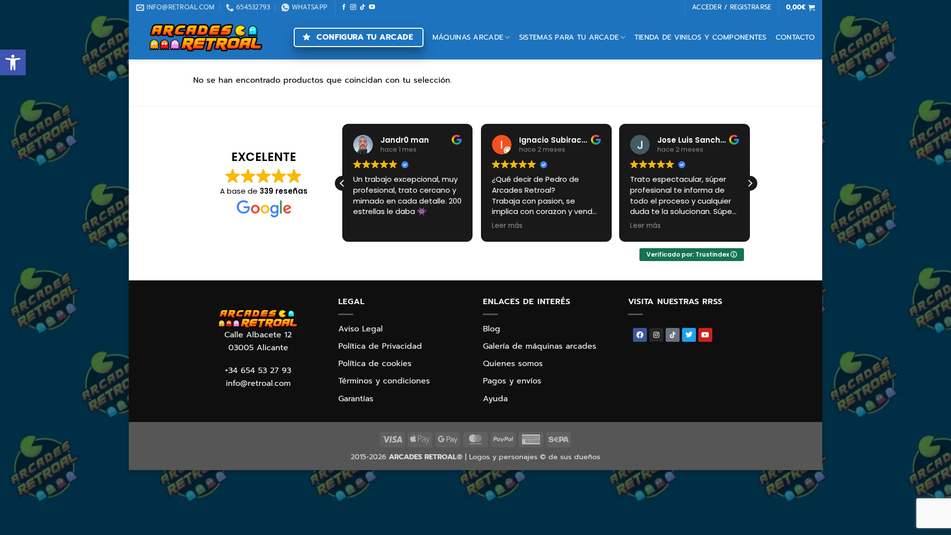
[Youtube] (705, 335)
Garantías (355, 399)
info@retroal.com (258, 383)
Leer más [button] (507, 225)
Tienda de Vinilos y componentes (700, 37)
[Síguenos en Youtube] (372, 7)
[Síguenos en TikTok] (363, 7)
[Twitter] (689, 335)
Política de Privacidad (380, 346)
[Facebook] (640, 335)
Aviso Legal (360, 329)
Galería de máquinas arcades (539, 346)
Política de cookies (375, 364)
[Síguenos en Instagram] (353, 7)
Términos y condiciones (384, 381)
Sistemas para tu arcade (569, 37)
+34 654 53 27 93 (258, 370)
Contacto (795, 37)
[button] (13, 62)
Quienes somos (513, 364)
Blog (491, 329)
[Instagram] (656, 335)
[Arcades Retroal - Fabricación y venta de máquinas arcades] (205, 37)
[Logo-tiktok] (673, 335)
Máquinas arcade (467, 37)
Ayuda (495, 399)
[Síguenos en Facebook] (344, 7)
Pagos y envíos (512, 381)
